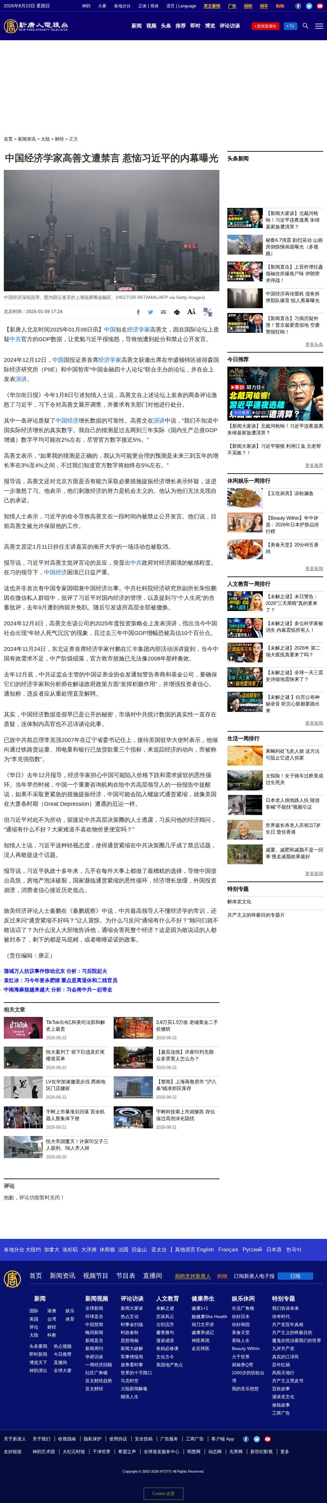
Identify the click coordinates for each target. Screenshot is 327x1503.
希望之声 (127, 1451)
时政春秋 (130, 1332)
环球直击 (94, 1316)
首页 (8, 138)
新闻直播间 (266, 26)
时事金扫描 (132, 1324)
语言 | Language (181, 6)
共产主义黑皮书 (287, 1380)
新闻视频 (96, 1298)
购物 (280, 6)
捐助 (248, 6)
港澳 (51, 1310)
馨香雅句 (165, 1332)
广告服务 (169, 1438)
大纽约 (33, 1249)
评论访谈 (230, 25)
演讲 (21, 379)
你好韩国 (241, 1324)
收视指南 (67, 1438)
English (205, 1249)
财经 (59, 138)
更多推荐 (314, 465)
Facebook (298, 6)
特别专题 (238, 889)
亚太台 (159, 1249)
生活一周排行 (243, 739)
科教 (51, 1335)
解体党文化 (239, 901)
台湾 (51, 1319)
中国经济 (67, 420)
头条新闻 (238, 159)
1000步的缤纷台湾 (248, 1376)
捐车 (264, 6)
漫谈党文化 (283, 1396)
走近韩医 (200, 1348)
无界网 (236, 1451)
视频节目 (96, 1275)
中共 (15, 339)
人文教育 (167, 1298)
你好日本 (241, 1316)
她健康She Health (209, 1316)
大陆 (45, 138)
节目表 (125, 1275)
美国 (33, 1319)
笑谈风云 (165, 1316)
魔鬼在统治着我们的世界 (296, 1340)
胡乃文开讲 (203, 1324)
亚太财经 (94, 1388)
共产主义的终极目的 (292, 1332)
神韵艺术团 (44, 1451)
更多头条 (314, 344)
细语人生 (130, 1396)
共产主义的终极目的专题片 (256, 915)
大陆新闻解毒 (134, 1388)
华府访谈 (94, 1356)
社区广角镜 (96, 1372)
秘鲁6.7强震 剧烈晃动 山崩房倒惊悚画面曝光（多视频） (294, 246)
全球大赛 (63, 1370)
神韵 (86, 6)
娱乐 (69, 1310)
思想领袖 (130, 1340)
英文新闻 (212, 6)
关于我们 (41, 1438)
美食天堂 (241, 1332)
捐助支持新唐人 (193, 1276)
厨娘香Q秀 (242, 1364)
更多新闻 (314, 568)
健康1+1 (200, 1308)
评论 (33, 1327)
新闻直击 (94, 1340)
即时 (195, 25)
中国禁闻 (94, 1324)
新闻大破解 (132, 1348)
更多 (284, 1451)
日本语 (274, 1249)
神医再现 (200, 1340)
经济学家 (138, 329)
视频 (151, 25)
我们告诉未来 (285, 1308)
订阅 (295, 1276)
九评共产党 (283, 1348)
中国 (110, 329)
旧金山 (139, 1249)
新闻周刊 (94, 1348)
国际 (33, 1310)
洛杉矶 (70, 1249)
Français (228, 1249)
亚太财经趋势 (98, 1380)
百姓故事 (281, 1388)
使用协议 (118, 1438)
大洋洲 (88, 1249)
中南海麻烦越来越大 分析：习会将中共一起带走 (58, 989)
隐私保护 (93, 1438)
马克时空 (130, 1380)
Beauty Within (246, 1348)
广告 (232, 6)
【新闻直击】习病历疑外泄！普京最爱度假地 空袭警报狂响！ (293, 325)
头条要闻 (38, 1346)
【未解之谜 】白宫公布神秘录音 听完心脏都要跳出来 (293, 703)
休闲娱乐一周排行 (248, 481)
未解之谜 (165, 1308)
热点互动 (130, 1316)
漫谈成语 (165, 1340)
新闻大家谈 (132, 1308)
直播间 (152, 1275)
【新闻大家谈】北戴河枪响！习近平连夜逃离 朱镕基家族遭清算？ (293, 219)
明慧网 (194, 1451)
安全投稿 (144, 1438)
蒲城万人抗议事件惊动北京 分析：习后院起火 (55, 971)
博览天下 (38, 1362)
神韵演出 (38, 1370)
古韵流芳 (165, 1324)
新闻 (137, 25)
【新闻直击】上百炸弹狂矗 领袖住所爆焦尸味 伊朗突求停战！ (294, 273)
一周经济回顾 (98, 1364)
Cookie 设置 (163, 1493)
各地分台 (122, 6)
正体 (142, 6)
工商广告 (281, 1412)
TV (291, 26)
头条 (166, 25)
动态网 (215, 1451)
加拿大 (51, 1249)
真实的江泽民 (285, 1356)
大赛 (102, 6)
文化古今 (165, 1356)
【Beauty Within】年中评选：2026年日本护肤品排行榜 (292, 524)
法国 (123, 1249)
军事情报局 (132, 1356)
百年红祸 (281, 1364)
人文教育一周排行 (248, 584)
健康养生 (203, 1298)
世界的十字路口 (136, 1372)
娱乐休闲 (243, 1298)
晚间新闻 (94, 1332)
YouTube (320, 6)
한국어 (293, 1249)
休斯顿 (107, 1249)
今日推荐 (238, 359)
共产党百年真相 (287, 1324)
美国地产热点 (169, 1364)
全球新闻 (94, 1308)
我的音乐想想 (245, 1388)
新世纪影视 (261, 1451)
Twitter (309, 6)
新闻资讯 (27, 138)
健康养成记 (203, 1332)
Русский (252, 1249)
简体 (154, 6)
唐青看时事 (132, 1364)
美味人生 (241, 1340)
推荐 (181, 25)
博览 (210, 25)
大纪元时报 (74, 1451)
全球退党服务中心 (161, 1451)
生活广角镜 (243, 1308)
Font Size (191, 311)
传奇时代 (281, 1316)
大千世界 (241, 1356)
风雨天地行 (283, 1372)
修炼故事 (281, 1405)
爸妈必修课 (167, 1348)
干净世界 (101, 1451)
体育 (69, 1319)
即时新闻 (38, 1354)
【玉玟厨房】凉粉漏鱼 (290, 493)
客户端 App (222, 1438)
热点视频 (63, 1346)
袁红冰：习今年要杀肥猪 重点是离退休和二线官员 (61, 980)
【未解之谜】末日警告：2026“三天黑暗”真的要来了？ (292, 603)
